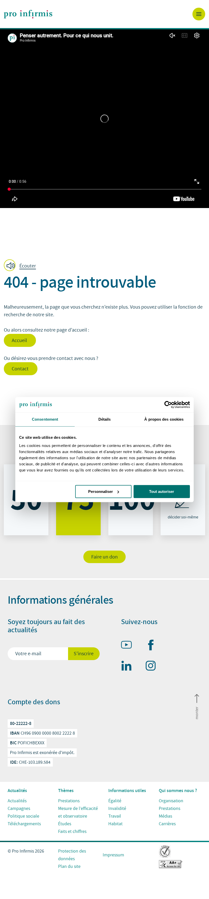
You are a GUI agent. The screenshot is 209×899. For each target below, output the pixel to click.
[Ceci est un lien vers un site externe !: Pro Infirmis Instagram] (153, 666)
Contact (21, 368)
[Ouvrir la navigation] (198, 14)
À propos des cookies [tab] (164, 419)
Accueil (20, 340)
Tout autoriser (161, 491)
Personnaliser (100, 491)
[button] (21, 265)
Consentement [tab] (45, 419)
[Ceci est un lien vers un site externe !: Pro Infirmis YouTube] (128, 645)
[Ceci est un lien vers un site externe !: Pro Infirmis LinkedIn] (128, 666)
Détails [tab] (104, 419)
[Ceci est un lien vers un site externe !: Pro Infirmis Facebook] (153, 646)
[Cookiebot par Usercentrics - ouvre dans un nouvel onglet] (167, 404)
